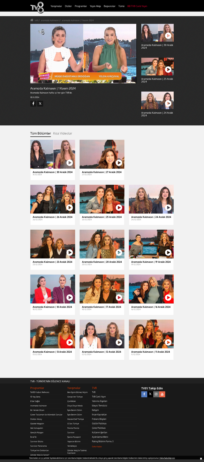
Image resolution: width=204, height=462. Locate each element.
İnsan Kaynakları (99, 414)
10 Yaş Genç (35, 396)
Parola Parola (73, 428)
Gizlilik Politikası (99, 423)
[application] (83, 54)
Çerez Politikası (99, 428)
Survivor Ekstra (36, 441)
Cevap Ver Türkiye (75, 396)
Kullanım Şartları (99, 432)
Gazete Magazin (37, 423)
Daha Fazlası (97, 446)
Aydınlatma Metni (100, 437)
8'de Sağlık (35, 401)
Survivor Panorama (38, 446)
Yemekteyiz (72, 446)
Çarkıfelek (71, 401)
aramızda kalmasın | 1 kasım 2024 (78, 20)
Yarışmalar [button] (56, 6)
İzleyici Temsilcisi (99, 405)
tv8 (36, 20)
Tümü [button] (121, 6)
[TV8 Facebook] (144, 394)
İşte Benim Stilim (74, 410)
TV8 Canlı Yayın (139, 6)
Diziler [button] (68, 6)
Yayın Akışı (95, 6)
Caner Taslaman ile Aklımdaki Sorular (46, 414)
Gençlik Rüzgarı (36, 432)
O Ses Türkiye (73, 423)
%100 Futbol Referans (39, 392)
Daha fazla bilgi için (167, 458)
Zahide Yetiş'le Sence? (39, 455)
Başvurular (109, 6)
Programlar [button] (81, 6)
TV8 (93, 392)
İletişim (95, 410)
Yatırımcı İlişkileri (99, 401)
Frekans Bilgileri (99, 419)
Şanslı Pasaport (74, 437)
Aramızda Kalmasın (38, 405)
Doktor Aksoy (36, 419)
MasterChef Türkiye (75, 419)
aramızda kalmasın (50, 20)
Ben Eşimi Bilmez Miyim (77, 392)
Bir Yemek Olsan (37, 410)
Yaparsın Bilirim (73, 441)
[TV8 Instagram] (156, 394)
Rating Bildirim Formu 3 (102, 441)
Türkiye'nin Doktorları (39, 450)
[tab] (40, 134)
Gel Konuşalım (36, 428)
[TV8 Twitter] (150, 394)
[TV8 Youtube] (162, 394)
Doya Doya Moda (75, 405)
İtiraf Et (33, 437)
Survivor (71, 432)
